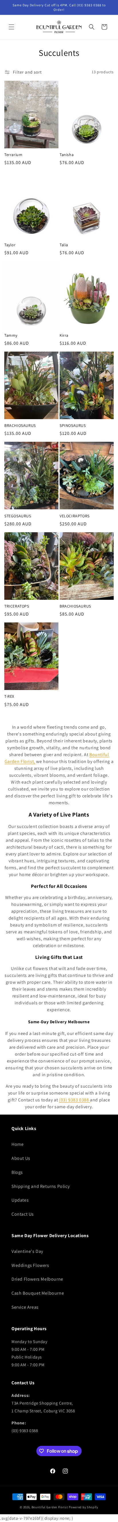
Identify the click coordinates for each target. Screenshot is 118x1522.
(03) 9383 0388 (74, 1100)
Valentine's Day (27, 1251)
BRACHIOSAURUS (20, 425)
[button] (11, 27)
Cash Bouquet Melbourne (37, 1293)
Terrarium (13, 154)
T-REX (9, 696)
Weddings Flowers (30, 1265)
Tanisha (67, 154)
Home (17, 1144)
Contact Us (22, 1214)
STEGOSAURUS (17, 515)
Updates (20, 1200)
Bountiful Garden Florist (50, 1507)
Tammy (10, 335)
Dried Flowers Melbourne (37, 1279)
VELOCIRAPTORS (75, 515)
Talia (64, 244)
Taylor (10, 244)
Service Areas (25, 1307)
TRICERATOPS (16, 606)
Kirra (64, 335)
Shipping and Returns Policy (40, 1186)
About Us (20, 1158)
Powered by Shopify (83, 1507)
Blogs (17, 1172)
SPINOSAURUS (73, 425)
